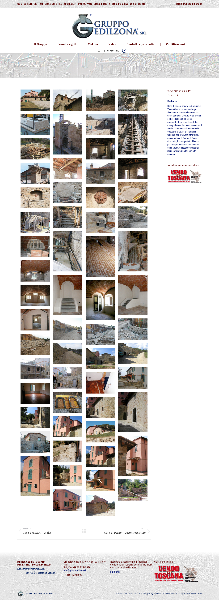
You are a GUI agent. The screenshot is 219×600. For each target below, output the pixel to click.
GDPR (199, 593)
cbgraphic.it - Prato (162, 593)
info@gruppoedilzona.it (189, 3)
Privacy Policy (177, 593)
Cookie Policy (190, 593)
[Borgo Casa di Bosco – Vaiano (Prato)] (35, 100)
